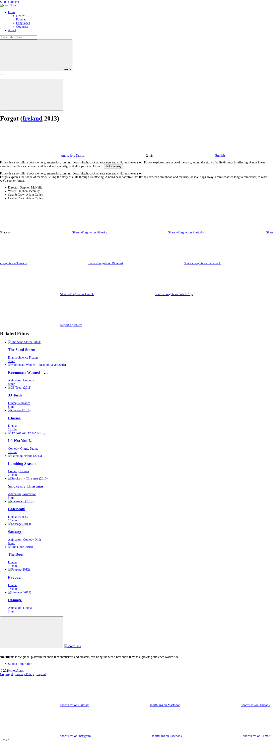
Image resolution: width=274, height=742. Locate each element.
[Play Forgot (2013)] (31, 94)
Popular (21, 19)
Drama (80, 155)
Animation (67, 155)
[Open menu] (1, 74)
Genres (20, 15)
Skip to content (9, 1)
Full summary (113, 166)
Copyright (6, 674)
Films (11, 12)
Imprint (41, 674)
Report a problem (71, 325)
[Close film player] (31, 632)
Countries (22, 26)
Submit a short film (20, 663)
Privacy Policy (24, 674)
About (12, 30)
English (220, 155)
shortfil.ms (17, 670)
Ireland (32, 118)
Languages (23, 23)
